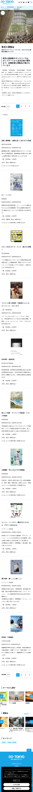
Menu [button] (31, 2)
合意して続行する (16, 788)
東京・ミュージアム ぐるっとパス (20, 83)
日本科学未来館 (6, 641)
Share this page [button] (26, 2)
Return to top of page (29, 750)
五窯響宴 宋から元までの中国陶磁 (13, 470)
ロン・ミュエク (7, 195)
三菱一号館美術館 (7, 310)
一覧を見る (26, 714)
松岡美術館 (5, 419)
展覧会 (4, 742)
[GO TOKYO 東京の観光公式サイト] (7, 2)
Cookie (16, 766)
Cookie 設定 (16, 784)
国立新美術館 (5, 253)
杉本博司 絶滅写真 (8, 359)
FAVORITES (28, 2)
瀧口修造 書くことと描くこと (12, 578)
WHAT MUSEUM (6, 144)
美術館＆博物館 (12, 742)
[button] (19, 2)
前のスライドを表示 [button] (1, 696)
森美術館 (4, 199)
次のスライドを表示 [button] (31, 696)
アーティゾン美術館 (7, 529)
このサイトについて (16, 763)
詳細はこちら (16, 780)
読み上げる (24, 2)
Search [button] (21, 2)
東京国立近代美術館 (7, 363)
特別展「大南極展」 (8, 637)
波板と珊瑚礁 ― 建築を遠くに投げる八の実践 (16, 140)
